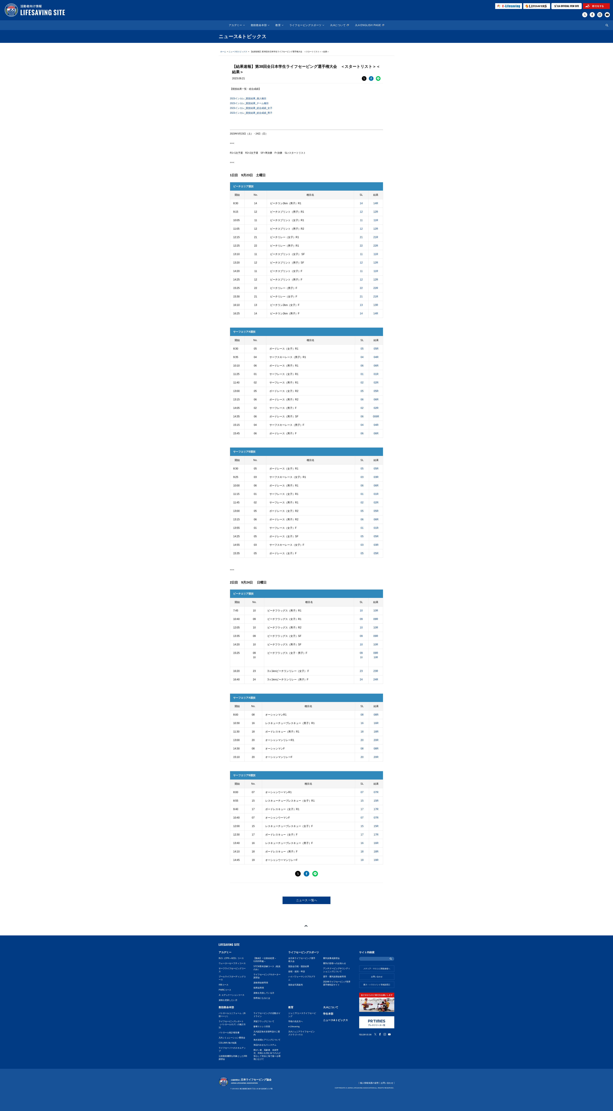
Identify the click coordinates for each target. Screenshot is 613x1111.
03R (376, 477)
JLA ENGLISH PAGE (368, 25)
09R (375, 619)
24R (375, 679)
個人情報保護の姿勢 (369, 1083)
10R (375, 610)
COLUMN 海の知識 (227, 1043)
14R (375, 203)
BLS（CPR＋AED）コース (231, 958)
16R (376, 723)
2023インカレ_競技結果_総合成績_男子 (251, 112)
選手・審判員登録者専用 (334, 977)
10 (361, 610)
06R (376, 365)
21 (361, 237)
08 (362, 714)
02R (376, 382)
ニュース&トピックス (238, 52)
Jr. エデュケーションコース (231, 995)
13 (361, 305)
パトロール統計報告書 (229, 1033)
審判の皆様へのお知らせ (334, 963)
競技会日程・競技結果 (298, 966)
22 (361, 245)
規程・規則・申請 (296, 971)
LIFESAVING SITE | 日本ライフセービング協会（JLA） (35, 10)
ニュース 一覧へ (306, 900)
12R (375, 211)
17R (376, 809)
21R (375, 237)
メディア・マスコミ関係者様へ (376, 969)
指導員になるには (262, 998)
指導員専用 (259, 988)
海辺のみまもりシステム (265, 1045)
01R (376, 374)
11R (376, 220)
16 (362, 723)
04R (376, 357)
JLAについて (338, 25)
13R (375, 305)
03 (362, 477)
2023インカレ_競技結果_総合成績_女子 (251, 108)
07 (362, 792)
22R (375, 245)
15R (376, 800)
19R (376, 860)
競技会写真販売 (295, 985)
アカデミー (235, 25)
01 (362, 374)
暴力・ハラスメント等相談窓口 (376, 985)
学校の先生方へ (295, 1021)
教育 (278, 25)
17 (362, 809)
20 (362, 740)
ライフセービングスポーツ (305, 25)
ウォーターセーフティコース (232, 963)
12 (361, 211)
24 (361, 679)
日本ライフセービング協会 (251, 1081)
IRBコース (223, 985)
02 (362, 382)
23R (375, 671)
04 (362, 357)
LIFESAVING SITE (229, 944)
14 (361, 203)
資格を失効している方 (264, 993)
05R (376, 348)
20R (376, 740)
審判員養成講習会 (331, 958)
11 (361, 220)
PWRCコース (225, 990)
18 (362, 731)
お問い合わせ (376, 977)
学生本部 (328, 1013)
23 (361, 671)
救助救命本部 (259, 25)
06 (362, 365)
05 (362, 348)
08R (376, 714)
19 (362, 860)
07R (376, 792)
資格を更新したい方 (228, 1000)
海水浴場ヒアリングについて (267, 1040)
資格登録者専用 (261, 983)
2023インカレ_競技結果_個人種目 (248, 98)
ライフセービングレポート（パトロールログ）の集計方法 (232, 1024)
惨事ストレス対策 (262, 1026)
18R (376, 731)
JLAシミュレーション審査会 (232, 1038)
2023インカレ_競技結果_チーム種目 (249, 103)
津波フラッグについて (264, 1021)
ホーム (223, 52)
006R (376, 416)
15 (362, 800)
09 (361, 619)
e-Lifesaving (293, 1026)
